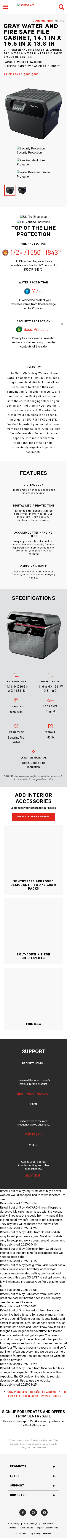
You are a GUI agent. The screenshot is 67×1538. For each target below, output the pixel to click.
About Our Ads (26, 1528)
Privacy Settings (30, 1524)
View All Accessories (33, 816)
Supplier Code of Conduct (47, 1528)
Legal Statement (48, 1524)
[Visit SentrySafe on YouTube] (44, 1512)
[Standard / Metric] (50, 21)
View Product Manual (32, 1093)
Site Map (12, 1528)
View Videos (32, 1175)
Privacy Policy (13, 1524)
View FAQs (32, 1134)
